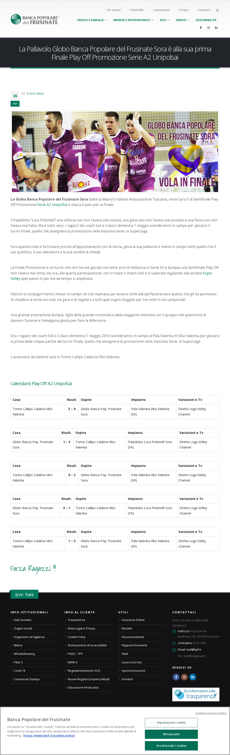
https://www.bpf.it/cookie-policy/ (49, 735)
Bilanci (18, 645)
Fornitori (127, 679)
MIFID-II (72, 662)
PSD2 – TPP (75, 654)
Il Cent (31, 93)
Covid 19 (19, 671)
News (40, 93)
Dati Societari (22, 620)
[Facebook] (201, 27)
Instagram (184, 677)
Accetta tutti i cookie (171, 746)
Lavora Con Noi (132, 662)
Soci (163, 20)
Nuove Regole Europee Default (88, 679)
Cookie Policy (76, 637)
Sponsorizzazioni (133, 671)
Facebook (176, 677)
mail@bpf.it (193, 649)
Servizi (181, 20)
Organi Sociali (23, 628)
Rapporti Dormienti (134, 645)
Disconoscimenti (133, 637)
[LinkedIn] (216, 27)
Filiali (125, 654)
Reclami (127, 628)
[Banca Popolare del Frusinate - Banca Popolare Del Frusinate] (35, 19)
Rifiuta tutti (171, 734)
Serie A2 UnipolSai (52, 204)
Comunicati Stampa (27, 679)
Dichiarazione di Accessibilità (87, 645)
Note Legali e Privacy (81, 628)
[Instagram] (208, 27)
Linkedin (192, 677)
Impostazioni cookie (171, 722)
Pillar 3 (18, 662)
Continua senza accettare (211, 713)
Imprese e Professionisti (131, 20)
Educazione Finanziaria (83, 687)
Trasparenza (76, 620)
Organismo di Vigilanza (29, 637)
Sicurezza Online (133, 620)
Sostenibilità (206, 20)
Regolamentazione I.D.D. (84, 671)
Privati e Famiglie (90, 20)
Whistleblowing (24, 654)
